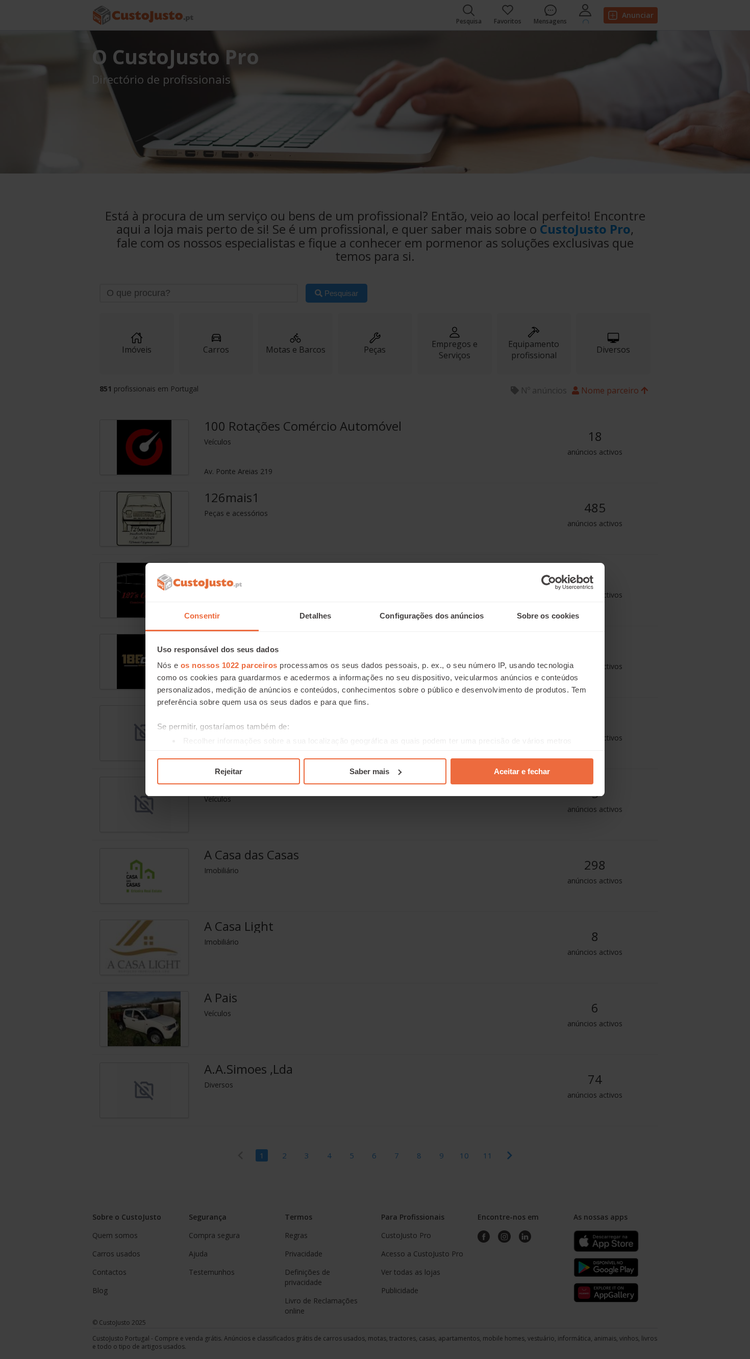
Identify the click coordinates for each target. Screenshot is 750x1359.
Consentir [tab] (202, 615)
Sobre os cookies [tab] (548, 615)
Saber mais (369, 771)
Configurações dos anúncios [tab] (432, 615)
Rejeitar (228, 771)
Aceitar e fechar (522, 771)
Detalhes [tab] (315, 615)
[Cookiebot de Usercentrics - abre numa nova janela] (548, 582)
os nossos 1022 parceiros (229, 665)
